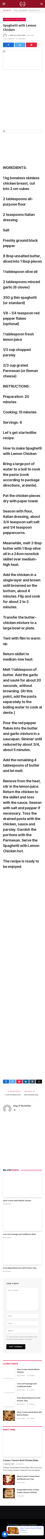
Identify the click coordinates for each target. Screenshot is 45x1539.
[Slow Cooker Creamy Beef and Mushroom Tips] (9, 1480)
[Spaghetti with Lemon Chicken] (22, 60)
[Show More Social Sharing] (39, 45)
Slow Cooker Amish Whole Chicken (17, 1200)
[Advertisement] (22, 99)
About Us (24, 1530)
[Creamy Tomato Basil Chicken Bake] (22, 1445)
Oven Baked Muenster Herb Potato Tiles (19, 1268)
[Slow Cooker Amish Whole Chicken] (22, 1185)
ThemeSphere (32, 1525)
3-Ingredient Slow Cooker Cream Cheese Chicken (28, 1491)
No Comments (9, 39)
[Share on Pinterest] (31, 45)
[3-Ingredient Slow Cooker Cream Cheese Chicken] (9, 1493)
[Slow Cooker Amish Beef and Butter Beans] (9, 1416)
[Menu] (4, 4)
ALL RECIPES (23, 10)
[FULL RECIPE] (22, 4)
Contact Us (33, 1530)
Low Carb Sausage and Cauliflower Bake (19, 1234)
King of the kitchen (17, 35)
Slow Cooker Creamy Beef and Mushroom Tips (28, 1477)
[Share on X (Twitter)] (20, 45)
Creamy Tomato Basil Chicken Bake (21, 1460)
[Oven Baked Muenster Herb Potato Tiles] (22, 1253)
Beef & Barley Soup (31, 1095)
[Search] (41, 4)
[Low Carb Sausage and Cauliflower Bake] (22, 1219)
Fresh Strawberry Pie (13, 1095)
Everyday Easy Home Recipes (14, 19)
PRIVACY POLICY (23, 1533)
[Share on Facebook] (8, 45)
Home (16, 10)
